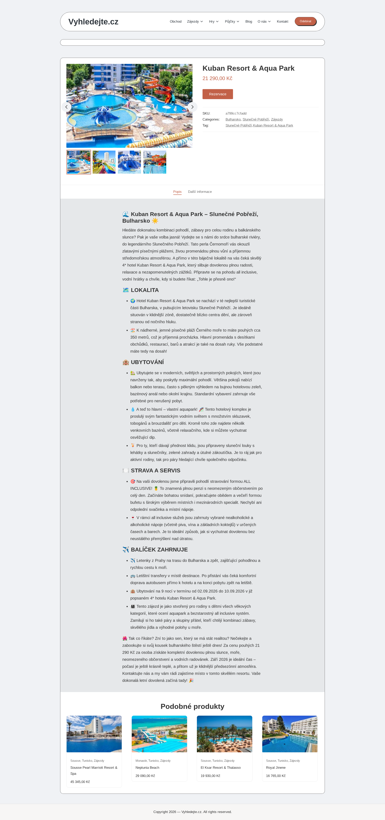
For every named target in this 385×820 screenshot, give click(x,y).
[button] (305, 21)
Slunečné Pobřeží (256, 119)
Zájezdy (277, 119)
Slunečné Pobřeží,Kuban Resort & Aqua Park (259, 125)
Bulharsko (233, 119)
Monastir (141, 760)
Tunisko (87, 760)
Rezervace (217, 94)
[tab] (177, 192)
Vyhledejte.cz (93, 21)
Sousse (75, 760)
